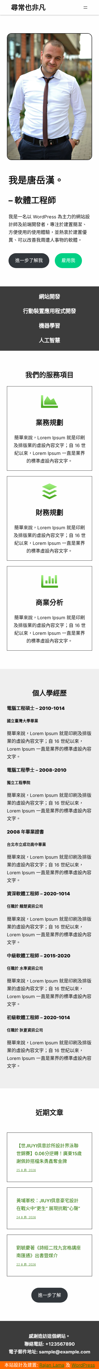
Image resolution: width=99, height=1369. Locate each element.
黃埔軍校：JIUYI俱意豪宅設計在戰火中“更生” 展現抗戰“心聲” (48, 1204)
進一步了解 (49, 1295)
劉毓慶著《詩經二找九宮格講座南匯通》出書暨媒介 (48, 1251)
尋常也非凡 (28, 7)
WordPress (83, 1365)
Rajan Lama (51, 1365)
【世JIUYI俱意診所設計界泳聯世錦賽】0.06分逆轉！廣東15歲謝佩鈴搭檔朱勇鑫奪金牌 (49, 1153)
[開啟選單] (85, 7)
